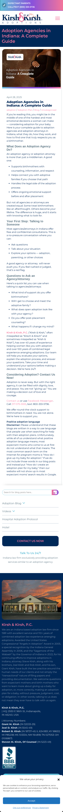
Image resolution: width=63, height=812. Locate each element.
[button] (58, 779)
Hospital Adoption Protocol (20, 519)
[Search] (55, 492)
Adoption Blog (11, 503)
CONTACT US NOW (30, 541)
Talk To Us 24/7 (30, 553)
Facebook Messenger (40, 400)
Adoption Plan (25, 110)
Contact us (13, 400)
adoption (11, 110)
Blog (36, 110)
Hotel (5, 527)
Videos (6, 511)
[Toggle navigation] (57, 17)
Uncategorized (48, 110)
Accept (31, 800)
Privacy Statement (40, 808)
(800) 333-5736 (27, 7)
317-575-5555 (19, 404)
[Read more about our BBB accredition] (9, 757)
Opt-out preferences (22, 808)
